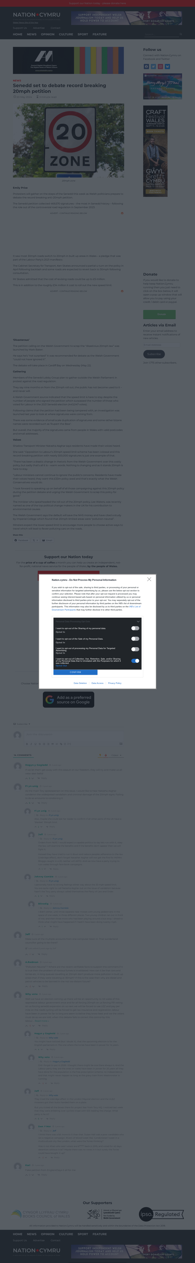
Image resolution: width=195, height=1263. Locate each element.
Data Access (97, 683)
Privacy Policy (114, 683)
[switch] (135, 628)
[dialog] (97, 631)
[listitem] (97, 621)
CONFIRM (75, 672)
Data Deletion (80, 683)
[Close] (150, 580)
